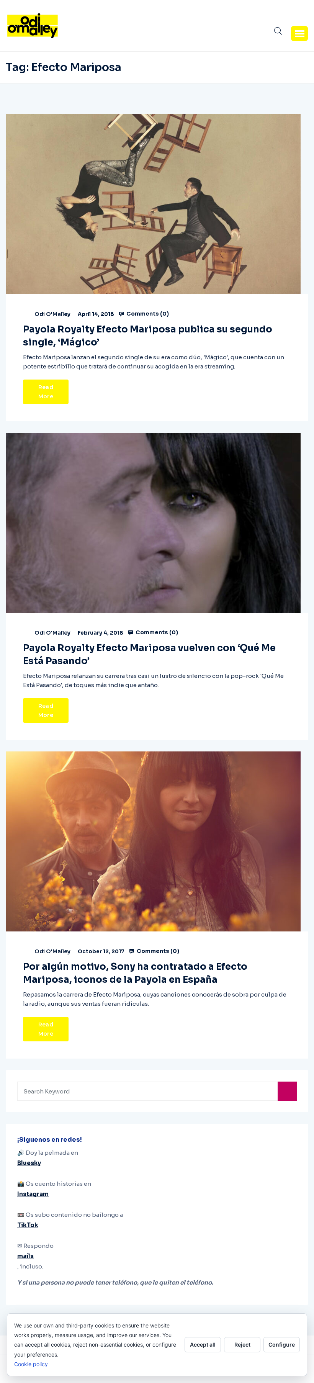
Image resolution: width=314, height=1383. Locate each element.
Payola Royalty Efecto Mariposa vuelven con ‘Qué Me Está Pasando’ (149, 654)
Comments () (147, 314)
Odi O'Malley (52, 314)
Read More (45, 392)
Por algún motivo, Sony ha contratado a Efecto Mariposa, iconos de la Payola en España (135, 973)
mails (25, 1256)
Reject (242, 1344)
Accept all (203, 1344)
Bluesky (29, 1163)
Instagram (33, 1194)
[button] (299, 33)
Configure (281, 1344)
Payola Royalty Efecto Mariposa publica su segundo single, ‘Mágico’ (147, 336)
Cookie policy (31, 1364)
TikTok (27, 1225)
